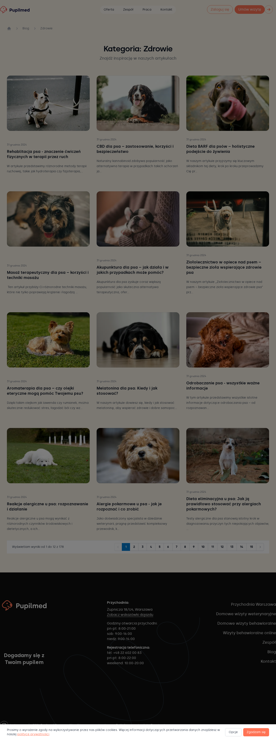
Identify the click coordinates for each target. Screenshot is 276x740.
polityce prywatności (33, 734)
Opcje (233, 732)
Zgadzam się (256, 732)
